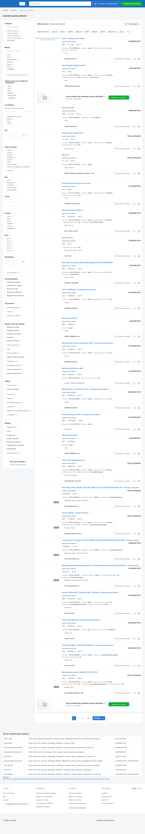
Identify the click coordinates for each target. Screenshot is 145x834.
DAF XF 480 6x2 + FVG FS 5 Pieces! (75, 513)
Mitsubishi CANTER (69, 318)
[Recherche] (31, 3)
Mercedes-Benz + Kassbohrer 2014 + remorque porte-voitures (85, 389)
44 (88, 718)
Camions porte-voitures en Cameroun (55, 779)
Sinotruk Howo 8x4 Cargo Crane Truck (76, 183)
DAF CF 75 (7, 770)
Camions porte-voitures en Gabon (77, 779)
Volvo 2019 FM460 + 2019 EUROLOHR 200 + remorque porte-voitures (87, 645)
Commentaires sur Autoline (44, 803)
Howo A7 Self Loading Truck (72, 133)
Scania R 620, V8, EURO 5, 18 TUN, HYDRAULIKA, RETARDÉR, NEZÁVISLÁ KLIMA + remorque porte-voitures (103, 540)
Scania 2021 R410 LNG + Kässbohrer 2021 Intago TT (81, 620)
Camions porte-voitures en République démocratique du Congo (23, 779)
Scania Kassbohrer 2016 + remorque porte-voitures (81, 414)
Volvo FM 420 (8, 765)
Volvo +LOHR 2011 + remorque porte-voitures (79, 289)
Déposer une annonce (118, 97)
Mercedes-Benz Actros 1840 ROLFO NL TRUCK (79, 672)
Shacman (65, 155)
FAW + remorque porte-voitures (73, 38)
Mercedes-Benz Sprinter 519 (13, 752)
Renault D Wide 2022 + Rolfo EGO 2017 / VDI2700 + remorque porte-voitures (90, 592)
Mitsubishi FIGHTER (69, 435)
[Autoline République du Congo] (10, 3)
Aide (4, 796)
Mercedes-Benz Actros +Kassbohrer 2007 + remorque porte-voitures (87, 343)
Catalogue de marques (43, 806)
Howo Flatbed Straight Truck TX (74, 65)
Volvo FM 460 (8, 774)
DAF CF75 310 (67, 238)
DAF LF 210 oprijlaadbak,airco (73, 460)
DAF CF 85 (7, 756)
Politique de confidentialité (44, 796)
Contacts (5, 800)
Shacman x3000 (68, 108)
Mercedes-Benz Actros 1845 (13, 747)
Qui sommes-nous (8, 793)
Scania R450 (8, 743)
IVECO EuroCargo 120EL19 (72, 210)
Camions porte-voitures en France (99, 779)
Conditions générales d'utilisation (46, 793)
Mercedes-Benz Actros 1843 (13, 761)
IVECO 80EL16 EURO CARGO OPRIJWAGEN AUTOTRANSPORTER (87, 262)
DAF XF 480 (8, 738)
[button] (134, 59)
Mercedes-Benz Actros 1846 (72, 368)
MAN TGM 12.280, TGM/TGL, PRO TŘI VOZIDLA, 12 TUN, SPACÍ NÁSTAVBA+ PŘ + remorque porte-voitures (102, 487)
